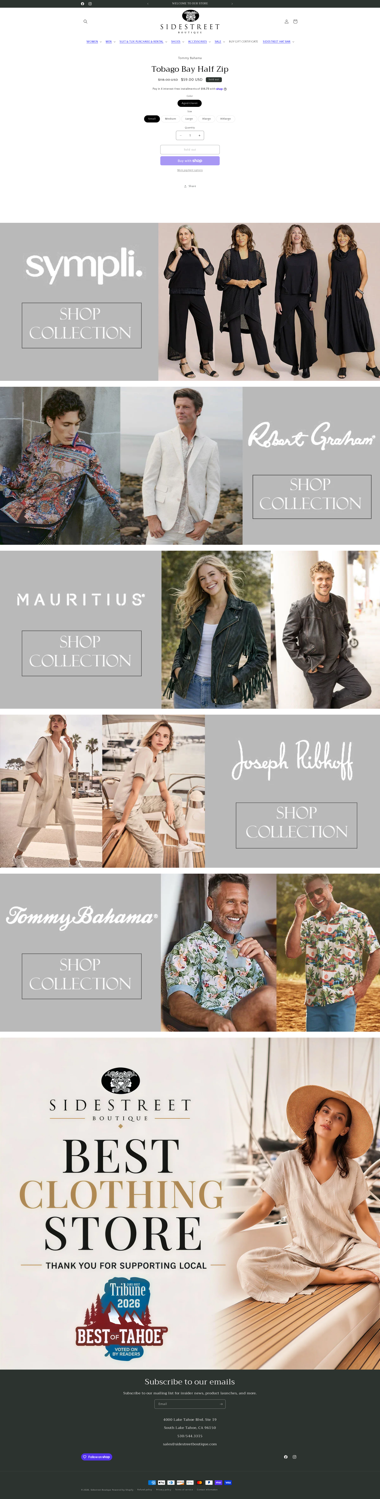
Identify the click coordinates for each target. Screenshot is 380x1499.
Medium (172, 119)
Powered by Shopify (123, 1490)
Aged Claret (192, 104)
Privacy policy (163, 1490)
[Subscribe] (221, 1404)
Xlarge (208, 119)
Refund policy (144, 1490)
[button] (85, 21)
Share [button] (192, 186)
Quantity (190, 127)
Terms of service (184, 1490)
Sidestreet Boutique (101, 1490)
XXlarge (227, 119)
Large (191, 119)
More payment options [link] (190, 170)
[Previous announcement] (147, 4)
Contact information (207, 1490)
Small (154, 119)
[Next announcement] (232, 4)
